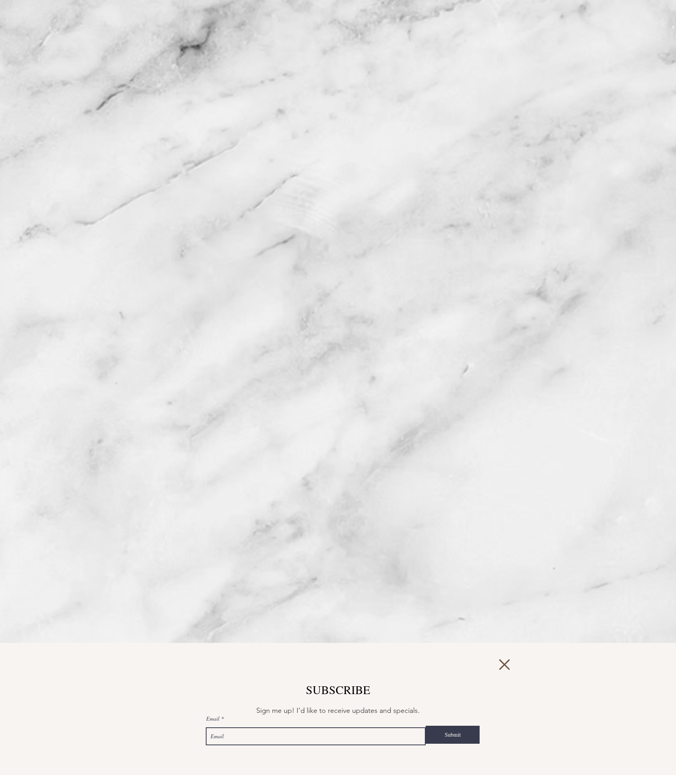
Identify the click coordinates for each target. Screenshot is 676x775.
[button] (504, 664)
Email (212, 718)
